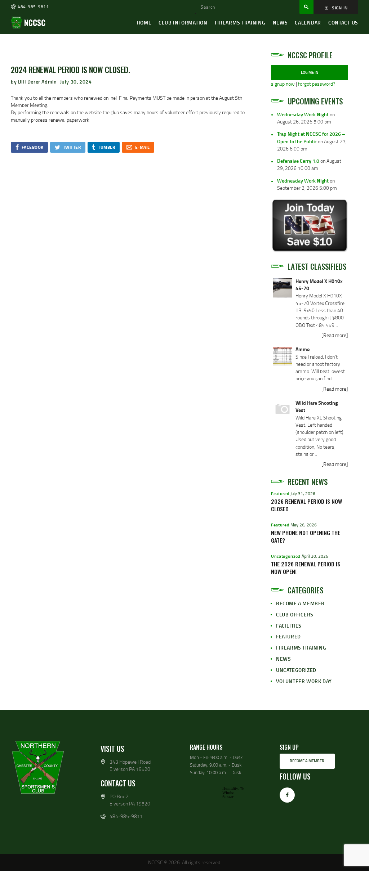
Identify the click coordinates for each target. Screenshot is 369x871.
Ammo (302, 349)
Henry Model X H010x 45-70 (319, 284)
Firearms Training (301, 647)
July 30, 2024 (76, 81)
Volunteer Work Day (304, 681)
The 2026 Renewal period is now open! (305, 567)
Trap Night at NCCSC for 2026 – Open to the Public (311, 137)
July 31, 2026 (302, 493)
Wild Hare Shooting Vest (316, 406)
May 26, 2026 (303, 525)
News (283, 658)
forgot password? (316, 83)
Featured (280, 493)
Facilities (289, 625)
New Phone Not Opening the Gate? (305, 536)
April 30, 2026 (315, 556)
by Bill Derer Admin (34, 81)
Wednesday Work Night (303, 114)
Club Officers (295, 614)
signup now (283, 83)
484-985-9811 (126, 816)
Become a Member (300, 603)
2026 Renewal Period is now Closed (306, 505)
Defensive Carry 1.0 (298, 160)
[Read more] (334, 335)
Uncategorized (285, 556)
